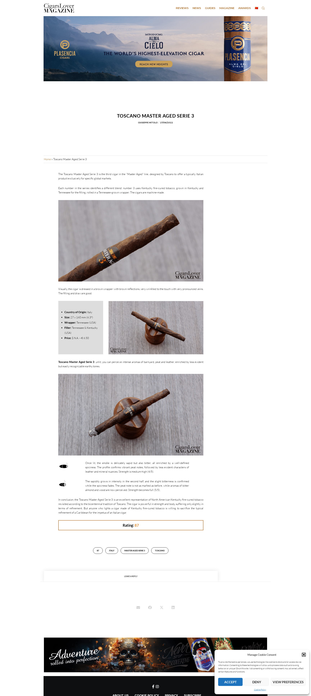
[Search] (263, 8)
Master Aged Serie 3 (134, 550)
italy (111, 550)
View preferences (288, 682)
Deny (256, 682)
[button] (304, 654)
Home (47, 159)
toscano (160, 550)
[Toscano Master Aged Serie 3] (138, 608)
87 (98, 550)
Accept (230, 682)
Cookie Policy (260, 689)
